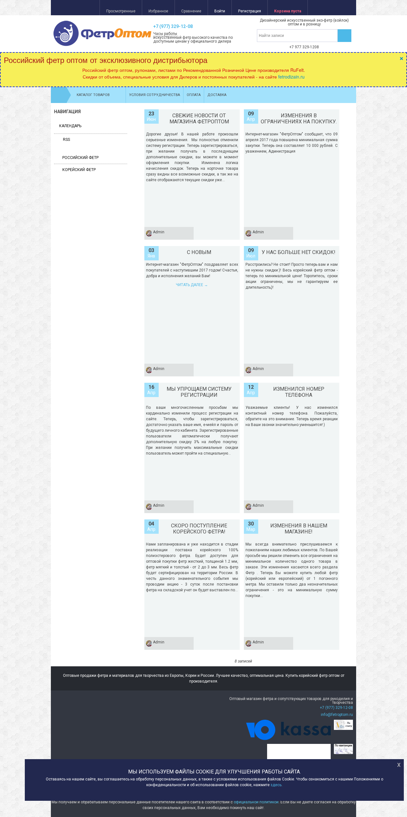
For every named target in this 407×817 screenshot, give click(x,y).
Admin (158, 232)
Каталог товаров (93, 95)
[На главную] (59, 95)
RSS (66, 139)
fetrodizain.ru (291, 76)
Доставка (216, 95)
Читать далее (192, 285)
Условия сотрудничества (154, 95)
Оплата (194, 95)
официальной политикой (256, 802)
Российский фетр (80, 157)
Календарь (70, 126)
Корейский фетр (79, 170)
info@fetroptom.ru (337, 714)
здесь (276, 785)
